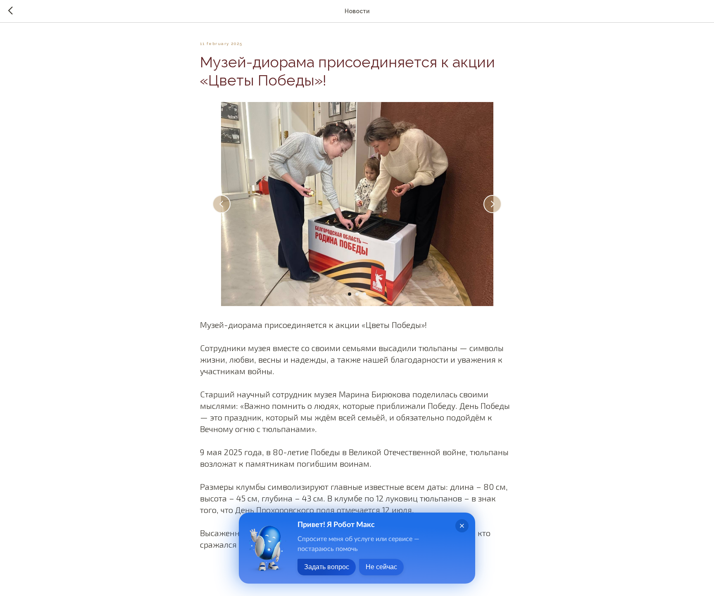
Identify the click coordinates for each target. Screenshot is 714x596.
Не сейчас (381, 566)
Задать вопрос (326, 566)
